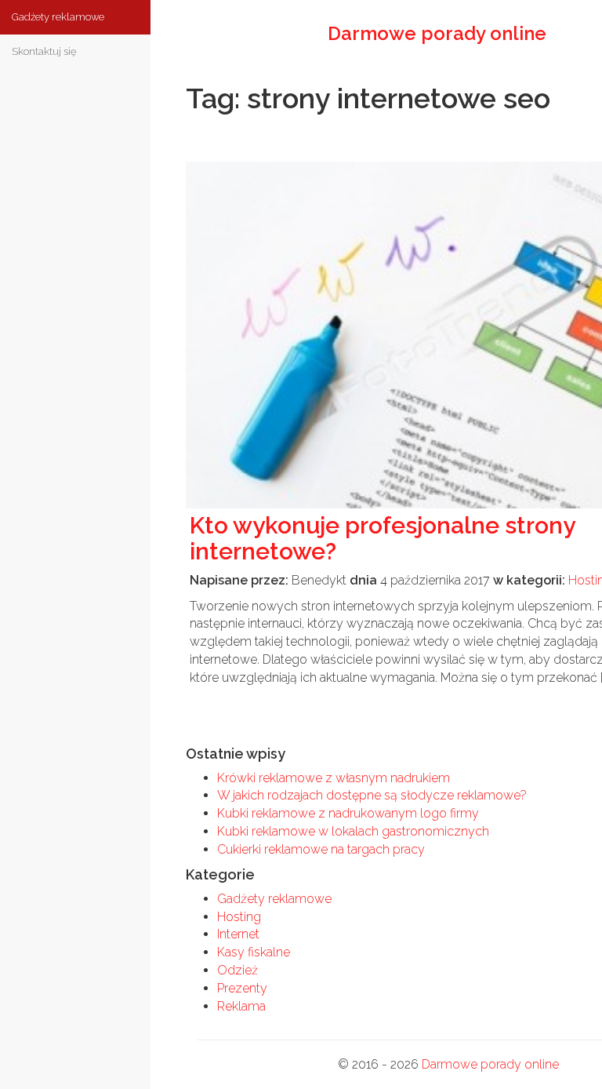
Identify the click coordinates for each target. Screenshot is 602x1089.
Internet (238, 934)
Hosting (239, 916)
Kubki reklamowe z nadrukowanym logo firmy (348, 813)
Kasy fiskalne (253, 952)
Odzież (237, 970)
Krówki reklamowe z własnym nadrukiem (333, 777)
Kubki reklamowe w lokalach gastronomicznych (353, 831)
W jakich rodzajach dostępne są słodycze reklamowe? (372, 795)
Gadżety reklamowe (274, 898)
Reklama (241, 1006)
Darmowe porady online (490, 1064)
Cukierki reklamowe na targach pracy (321, 849)
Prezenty (242, 988)
